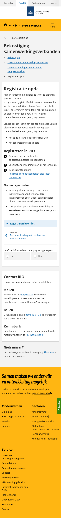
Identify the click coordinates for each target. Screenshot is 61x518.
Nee (40, 255)
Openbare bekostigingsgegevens (13, 457)
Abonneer (49, 352)
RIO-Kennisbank (34, 334)
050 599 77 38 (33, 314)
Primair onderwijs (31, 25)
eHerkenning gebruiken (14, 482)
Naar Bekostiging (19, 37)
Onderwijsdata (38, 3)
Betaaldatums (9, 463)
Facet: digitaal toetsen (13, 416)
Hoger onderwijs (40, 433)
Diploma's (7, 411)
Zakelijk (22, 3)
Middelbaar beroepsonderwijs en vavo (45, 427)
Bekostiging (14, 57)
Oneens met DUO (11, 499)
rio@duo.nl (27, 294)
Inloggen (6, 425)
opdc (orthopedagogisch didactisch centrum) (23, 102)
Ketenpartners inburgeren (45, 438)
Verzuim (6, 421)
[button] (52, 25)
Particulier (8, 3)
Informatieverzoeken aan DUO (15, 488)
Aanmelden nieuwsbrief (14, 468)
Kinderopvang (39, 411)
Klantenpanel (9, 494)
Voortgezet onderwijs (42, 421)
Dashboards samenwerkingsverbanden (28, 62)
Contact (6, 472)
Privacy (5, 509)
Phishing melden (10, 477)
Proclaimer (7, 504)
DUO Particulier (42, 393)
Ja (12, 255)
